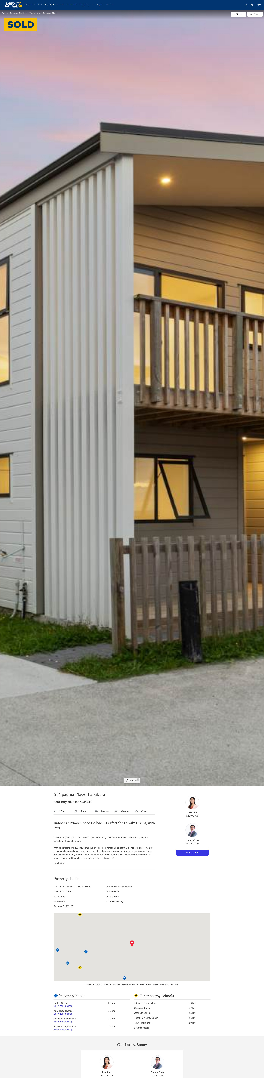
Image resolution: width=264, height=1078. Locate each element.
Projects (99, 5)
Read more (59, 863)
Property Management (54, 5)
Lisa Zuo (192, 812)
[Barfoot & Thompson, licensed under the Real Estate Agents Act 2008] (12, 3)
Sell (33, 5)
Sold (4, 13)
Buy (27, 5)
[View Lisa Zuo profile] (192, 802)
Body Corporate (87, 5)
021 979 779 (192, 816)
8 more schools (141, 1028)
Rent (40, 5)
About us (110, 5)
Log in (258, 5)
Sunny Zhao (192, 840)
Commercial (72, 5)
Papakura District (17, 13)
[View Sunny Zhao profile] (192, 830)
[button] (132, 943)
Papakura (33, 13)
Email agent (192, 852)
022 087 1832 (192, 843)
